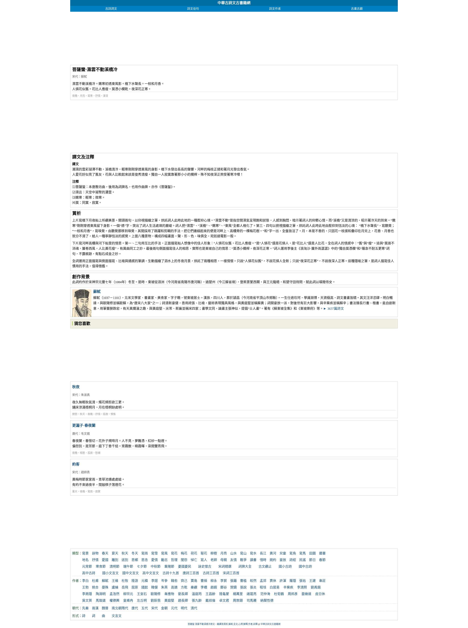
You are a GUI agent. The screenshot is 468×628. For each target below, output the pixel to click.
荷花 (194, 553)
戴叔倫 (210, 600)
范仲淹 (265, 594)
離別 (115, 560)
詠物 (95, 553)
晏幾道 (306, 594)
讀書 (253, 560)
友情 (233, 560)
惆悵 (113, 414)
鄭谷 (223, 587)
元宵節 (87, 566)
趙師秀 (85, 472)
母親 (223, 560)
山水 (233, 553)
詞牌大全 (245, 566)
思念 (144, 560)
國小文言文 (110, 573)
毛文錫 (85, 433)
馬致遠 (101, 600)
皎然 (253, 581)
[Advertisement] (180, 37)
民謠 (302, 560)
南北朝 (117, 608)
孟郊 (263, 581)
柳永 (213, 581)
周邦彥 (293, 594)
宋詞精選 (224, 566)
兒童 (283, 553)
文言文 (117, 616)
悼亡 (194, 560)
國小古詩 (285, 566)
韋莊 (322, 581)
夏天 (74, 491)
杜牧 (125, 581)
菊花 (204, 553)
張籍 (233, 581)
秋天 (82, 414)
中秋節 (156, 566)
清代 (194, 608)
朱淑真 (85, 394)
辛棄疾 (288, 587)
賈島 (194, 581)
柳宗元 (128, 594)
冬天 (134, 553)
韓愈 (174, 581)
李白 (85, 581)
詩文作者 (275, 8)
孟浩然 (114, 594)
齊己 (184, 581)
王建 (312, 581)
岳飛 (125, 587)
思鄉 (134, 560)
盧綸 (115, 587)
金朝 (164, 608)
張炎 (253, 587)
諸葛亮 (251, 594)
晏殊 (105, 587)
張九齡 (197, 600)
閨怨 (74, 414)
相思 (82, 452)
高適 (174, 587)
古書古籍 (357, 8)
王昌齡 (210, 594)
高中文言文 (150, 573)
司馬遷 (251, 600)
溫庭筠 (197, 594)
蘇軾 (84, 76)
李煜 (154, 581)
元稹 (144, 581)
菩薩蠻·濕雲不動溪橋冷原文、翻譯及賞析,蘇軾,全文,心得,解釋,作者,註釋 (223, 624)
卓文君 (224, 600)
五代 (144, 608)
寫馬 (302, 553)
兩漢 (95, 608)
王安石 (142, 594)
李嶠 (204, 587)
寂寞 (97, 491)
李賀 (223, 581)
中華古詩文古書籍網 (234, 3)
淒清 (105, 95)
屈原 (134, 587)
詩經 (292, 560)
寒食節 (101, 566)
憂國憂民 (184, 566)
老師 (213, 560)
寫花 (174, 553)
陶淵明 (101, 594)
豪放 (283, 560)
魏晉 (105, 608)
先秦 (85, 608)
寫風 (164, 553)
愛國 (105, 560)
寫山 (243, 553)
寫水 (253, 553)
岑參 (164, 581)
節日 (312, 560)
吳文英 (87, 600)
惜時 (263, 560)
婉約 (273, 560)
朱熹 (164, 587)
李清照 (302, 587)
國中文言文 (130, 573)
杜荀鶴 (279, 594)
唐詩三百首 (191, 573)
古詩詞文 (111, 8)
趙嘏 (213, 587)
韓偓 (154, 587)
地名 (85, 560)
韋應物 (169, 594)
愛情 (154, 560)
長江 (263, 553)
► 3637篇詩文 (333, 308)
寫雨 (90, 491)
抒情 (97, 95)
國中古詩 (305, 566)
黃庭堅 (169, 600)
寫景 (90, 95)
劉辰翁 (156, 600)
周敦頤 (238, 600)
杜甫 (95, 581)
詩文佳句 (193, 8)
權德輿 (114, 600)
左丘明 (142, 600)
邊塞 (322, 553)
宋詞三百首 (231, 573)
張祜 (302, 581)
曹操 (204, 581)
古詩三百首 (211, 573)
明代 (184, 608)
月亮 (82, 95)
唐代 (75, 433)
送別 (125, 560)
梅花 (184, 553)
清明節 (114, 566)
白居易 (275, 587)
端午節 (128, 566)
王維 (115, 581)
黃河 (273, 553)
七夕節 (142, 566)
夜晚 (74, 95)
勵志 (164, 560)
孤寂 (105, 414)
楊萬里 (238, 594)
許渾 (283, 581)
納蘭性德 (266, 600)
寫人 (204, 560)
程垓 (263, 587)
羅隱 (292, 581)
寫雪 (154, 553)
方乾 (184, 587)
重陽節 (169, 566)
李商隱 (87, 594)
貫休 (273, 581)
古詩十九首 (171, 573)
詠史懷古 (204, 566)
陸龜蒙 (224, 594)
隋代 (125, 608)
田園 (312, 553)
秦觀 (194, 587)
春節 (322, 560)
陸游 (134, 581)
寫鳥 (292, 553)
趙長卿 (183, 600)
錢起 (144, 587)
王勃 (85, 587)
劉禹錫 (316, 587)
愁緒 (97, 452)
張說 (243, 587)
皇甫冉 (128, 600)
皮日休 (320, 594)
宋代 (75, 76)
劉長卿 (183, 594)
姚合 (95, 587)
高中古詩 (88, 573)
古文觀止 (265, 566)
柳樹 (213, 553)
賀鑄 (233, 587)
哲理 (174, 560)
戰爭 (243, 560)
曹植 (243, 581)
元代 (174, 608)
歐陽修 (156, 594)
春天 (105, 553)
